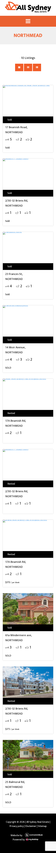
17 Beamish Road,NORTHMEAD (16, 130)
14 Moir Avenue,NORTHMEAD (15, 350)
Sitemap (42, 826)
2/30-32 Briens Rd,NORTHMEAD (16, 203)
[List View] (37, 67)
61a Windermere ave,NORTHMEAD (18, 638)
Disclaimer (30, 826)
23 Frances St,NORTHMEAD (14, 276)
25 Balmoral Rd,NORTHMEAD (15, 784)
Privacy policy (16, 826)
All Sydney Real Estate (37, 822)
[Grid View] (28, 67)
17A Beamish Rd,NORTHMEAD (15, 423)
